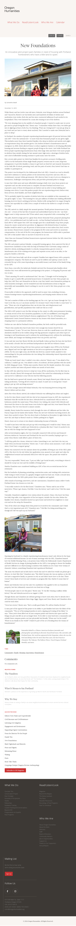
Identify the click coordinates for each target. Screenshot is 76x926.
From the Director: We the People (16, 733)
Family (16, 652)
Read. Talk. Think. (11, 761)
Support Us (43, 841)
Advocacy (42, 829)
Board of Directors (45, 834)
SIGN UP (51, 35)
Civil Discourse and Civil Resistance (16, 719)
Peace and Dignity (11, 747)
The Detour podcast (45, 796)
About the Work (44, 827)
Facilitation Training (10, 805)
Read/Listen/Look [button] (30, 22)
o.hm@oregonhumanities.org (14, 909)
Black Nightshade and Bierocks (15, 744)
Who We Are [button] (47, 22)
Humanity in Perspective (12, 798)
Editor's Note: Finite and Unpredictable (18, 716)
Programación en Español (13, 812)
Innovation (30, 652)
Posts (6, 758)
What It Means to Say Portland (19, 688)
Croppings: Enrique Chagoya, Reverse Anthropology (22, 765)
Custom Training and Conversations (16, 808)
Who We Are (46, 818)
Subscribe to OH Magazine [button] (15, 770)
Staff (40, 832)
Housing (22, 652)
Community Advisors (45, 836)
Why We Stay (11, 699)
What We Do (11, 785)
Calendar (60, 22)
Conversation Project (11, 794)
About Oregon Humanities (47, 825)
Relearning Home (10, 751)
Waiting (7, 754)
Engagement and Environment (15, 726)
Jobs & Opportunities (46, 839)
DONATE (59, 35)
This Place (42, 798)
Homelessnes (39, 652)
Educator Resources (45, 801)
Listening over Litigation (13, 723)
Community (9, 652)
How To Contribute (45, 805)
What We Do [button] (13, 22)
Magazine (42, 791)
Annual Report (43, 846)
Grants (7, 801)
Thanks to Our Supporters (47, 843)
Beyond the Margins (45, 794)
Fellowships (8, 803)
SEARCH (68, 35)
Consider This (9, 791)
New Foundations (11, 740)
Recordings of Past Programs (48, 803)
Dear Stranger (9, 796)
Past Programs (9, 815)
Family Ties (8, 737)
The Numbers (11, 673)
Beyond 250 (8, 810)
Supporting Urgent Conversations (16, 730)
